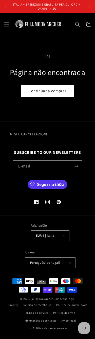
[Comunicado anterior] (5, 6)
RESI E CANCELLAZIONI (28, 134)
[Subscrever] (76, 166)
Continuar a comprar (47, 90)
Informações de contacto (40, 320)
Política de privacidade (71, 305)
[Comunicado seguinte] (89, 6)
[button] (6, 24)
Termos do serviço (36, 312)
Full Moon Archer (42, 299)
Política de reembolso (37, 305)
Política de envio (64, 312)
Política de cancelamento (50, 328)
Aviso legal (69, 320)
